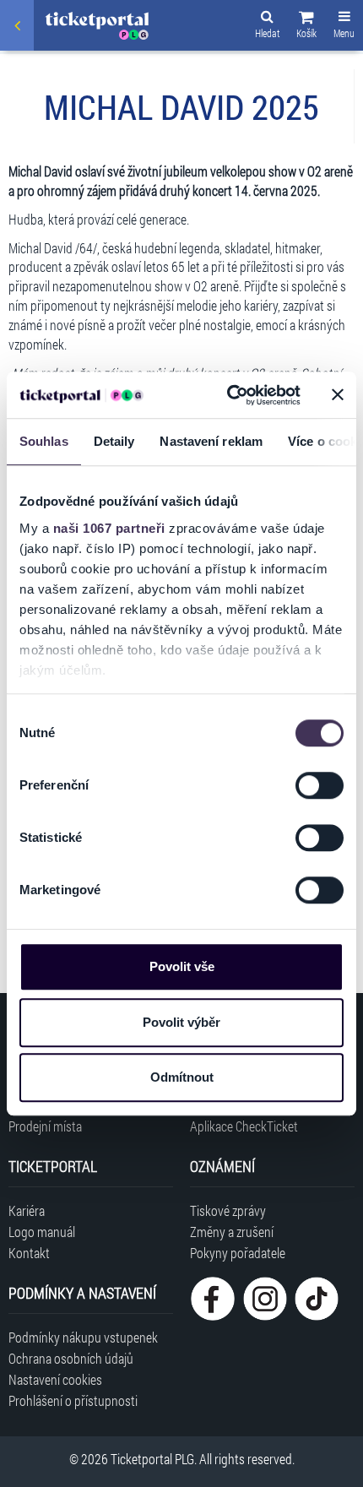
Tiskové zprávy (228, 1210)
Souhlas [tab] (43, 441)
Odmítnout (182, 1077)
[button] (306, 27)
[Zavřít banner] (338, 395)
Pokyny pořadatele (237, 1253)
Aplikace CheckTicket (244, 1126)
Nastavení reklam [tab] (211, 441)
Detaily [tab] (114, 441)
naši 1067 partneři (109, 528)
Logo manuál (41, 1231)
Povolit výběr (181, 1022)
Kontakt (29, 1253)
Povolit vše (181, 966)
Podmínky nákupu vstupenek (83, 1337)
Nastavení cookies (55, 1379)
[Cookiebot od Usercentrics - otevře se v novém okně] (228, 395)
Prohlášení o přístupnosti (73, 1400)
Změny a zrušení (232, 1231)
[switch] (319, 785)
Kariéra (26, 1210)
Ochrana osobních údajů (70, 1358)
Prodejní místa (45, 1126)
